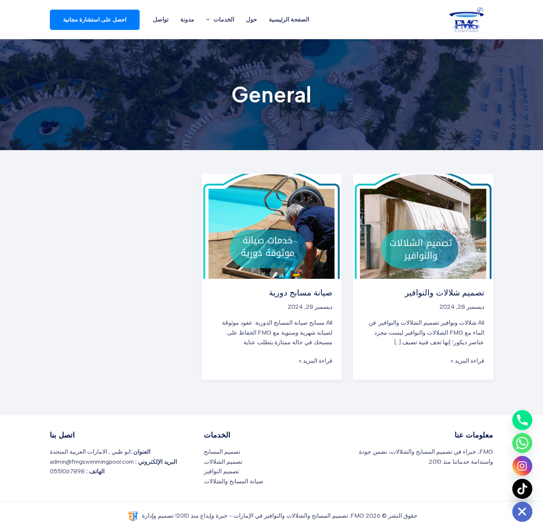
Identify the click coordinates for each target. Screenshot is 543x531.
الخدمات (224, 19)
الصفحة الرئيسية (289, 19)
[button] (210, 19)
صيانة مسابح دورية (300, 293)
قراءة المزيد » (467, 360)
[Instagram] (522, 466)
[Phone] (522, 420)
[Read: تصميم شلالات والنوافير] (423, 225)
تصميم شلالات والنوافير (444, 293)
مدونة (187, 19)
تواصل (160, 19)
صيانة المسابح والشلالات (233, 481)
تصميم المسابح (222, 451)
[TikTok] (522, 489)
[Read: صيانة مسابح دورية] (272, 225)
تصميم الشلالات (223, 461)
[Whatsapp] (522, 443)
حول (251, 19)
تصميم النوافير (221, 471)
